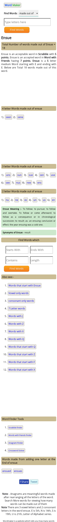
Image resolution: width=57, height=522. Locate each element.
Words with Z (16, 323)
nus (18, 182)
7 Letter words (17, 308)
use (53, 175)
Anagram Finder (16, 442)
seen (8, 117)
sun (19, 175)
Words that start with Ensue (25, 285)
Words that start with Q (22, 346)
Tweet (34, 481)
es (25, 200)
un (34, 200)
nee (29, 182)
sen (42, 175)
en (53, 200)
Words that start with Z (22, 354)
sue (31, 175)
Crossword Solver (16, 450)
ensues (18, 471)
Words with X (16, 331)
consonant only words (21, 300)
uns (8, 175)
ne (16, 200)
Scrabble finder (15, 427)
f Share (24, 481)
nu (7, 200)
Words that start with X (22, 369)
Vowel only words (19, 293)
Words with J (16, 316)
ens (39, 182)
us (44, 200)
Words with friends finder (20, 435)
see (8, 182)
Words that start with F (22, 362)
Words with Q (16, 339)
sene (20, 117)
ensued (6, 471)
